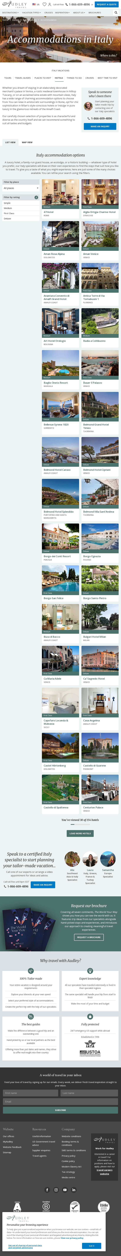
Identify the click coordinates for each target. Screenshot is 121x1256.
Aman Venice (90, 254)
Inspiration (61, 12)
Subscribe (60, 1110)
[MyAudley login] (49, 4)
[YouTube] (65, 1190)
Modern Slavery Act (71, 1166)
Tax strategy (68, 1171)
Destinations (9, 12)
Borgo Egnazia (91, 556)
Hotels (59, 77)
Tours (7, 77)
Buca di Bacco (52, 636)
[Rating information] (36, 197)
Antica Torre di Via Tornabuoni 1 (94, 297)
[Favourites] (44, 4)
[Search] (116, 12)
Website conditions (71, 1136)
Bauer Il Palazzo (92, 382)
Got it (91, 1245)
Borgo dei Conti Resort (57, 556)
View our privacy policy (72, 1238)
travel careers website (104, 1171)
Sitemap (7, 1152)
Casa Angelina (91, 720)
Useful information (41, 1136)
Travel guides (23, 77)
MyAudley (8, 1141)
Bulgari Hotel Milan (94, 636)
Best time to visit (107, 77)
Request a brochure (88, 937)
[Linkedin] (74, 1190)
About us (78, 12)
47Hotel (48, 212)
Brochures (95, 12)
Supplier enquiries (41, 1150)
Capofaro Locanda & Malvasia (56, 722)
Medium (8, 208)
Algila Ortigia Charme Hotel (99, 212)
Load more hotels (80, 833)
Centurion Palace (93, 807)
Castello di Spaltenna (56, 807)
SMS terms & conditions (74, 1150)
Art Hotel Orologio (55, 341)
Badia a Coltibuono (94, 341)
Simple (7, 202)
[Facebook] (47, 1190)
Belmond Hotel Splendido (58, 511)
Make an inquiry (100, 126)
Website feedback (12, 1147)
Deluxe (7, 218)
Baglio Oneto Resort (56, 382)
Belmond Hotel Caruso (57, 469)
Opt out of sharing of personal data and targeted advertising (25, 1246)
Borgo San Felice (53, 598)
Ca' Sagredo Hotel (94, 678)
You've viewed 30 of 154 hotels (80, 820)
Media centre (68, 1177)
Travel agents (39, 1155)
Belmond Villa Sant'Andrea (98, 511)
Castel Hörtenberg (55, 765)
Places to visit (43, 77)
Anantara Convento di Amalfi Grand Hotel (56, 297)
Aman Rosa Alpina (54, 254)
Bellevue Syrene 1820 (56, 424)
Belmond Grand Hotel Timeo (96, 426)
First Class (9, 213)
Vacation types (30, 12)
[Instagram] (56, 1190)
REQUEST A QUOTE (106, 4)
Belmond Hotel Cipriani (96, 469)
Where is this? (108, 55)
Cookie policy (68, 1161)
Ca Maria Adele (52, 678)
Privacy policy (68, 1155)
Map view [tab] (27, 142)
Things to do (74, 77)
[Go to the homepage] (14, 4)
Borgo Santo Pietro (94, 598)
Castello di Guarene (94, 765)
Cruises (48, 12)
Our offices (8, 1136)
